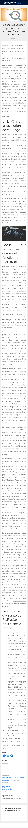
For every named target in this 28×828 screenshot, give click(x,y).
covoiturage (17, 799)
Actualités (14, 38)
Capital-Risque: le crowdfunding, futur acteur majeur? (7, 779)
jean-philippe (9, 796)
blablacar (9, 799)
